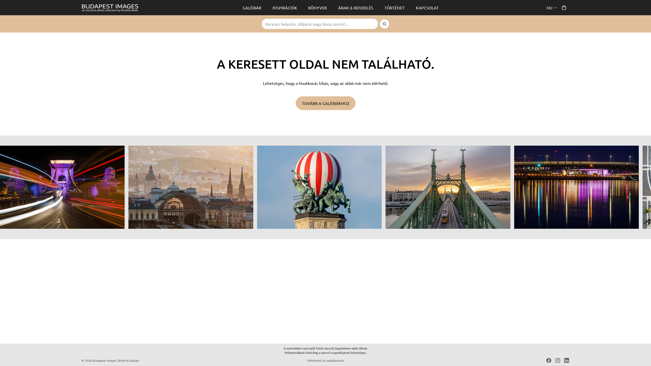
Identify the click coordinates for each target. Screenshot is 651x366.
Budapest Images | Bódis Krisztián (116, 360)
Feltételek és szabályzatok (325, 360)
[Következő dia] (564, 187)
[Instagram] (558, 360)
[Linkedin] (567, 360)
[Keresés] (384, 23)
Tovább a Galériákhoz (325, 103)
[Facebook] (549, 360)
